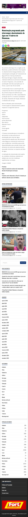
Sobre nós (4, 490)
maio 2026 (4, 309)
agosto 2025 (5, 333)
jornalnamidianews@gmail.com (10, 41)
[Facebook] (3, 46)
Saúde (3, 411)
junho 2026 (4, 306)
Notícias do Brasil (6, 400)
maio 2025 (4, 342)
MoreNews (21, 513)
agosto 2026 (5, 300)
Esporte (3, 386)
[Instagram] (8, 46)
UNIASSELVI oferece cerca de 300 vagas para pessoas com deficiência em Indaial (14, 205)
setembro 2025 (5, 331)
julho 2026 (4, 303)
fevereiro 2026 (5, 317)
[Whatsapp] (6, 46)
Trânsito (4, 413)
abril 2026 (4, 311)
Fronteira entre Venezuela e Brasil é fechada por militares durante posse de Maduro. (14, 175)
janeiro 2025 (5, 352)
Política (3, 408)
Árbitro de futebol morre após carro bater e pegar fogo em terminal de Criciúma (13, 253)
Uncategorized (5, 416)
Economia (4, 381)
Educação (4, 383)
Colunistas (4, 372)
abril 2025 (4, 344)
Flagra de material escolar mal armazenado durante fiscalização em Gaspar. (12, 168)
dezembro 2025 (5, 322)
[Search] (26, 12)
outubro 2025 (5, 328)
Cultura (3, 375)
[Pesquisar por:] (11, 262)
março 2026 (4, 314)
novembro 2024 (5, 358)
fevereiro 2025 (5, 350)
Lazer (3, 394)
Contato (4, 487)
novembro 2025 (5, 325)
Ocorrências (4, 402)
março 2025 (4, 347)
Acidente (4, 367)
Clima (3, 370)
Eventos (3, 389)
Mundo (3, 397)
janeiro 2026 (5, 320)
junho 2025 (4, 339)
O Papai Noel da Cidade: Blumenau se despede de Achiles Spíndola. (12, 229)
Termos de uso (5, 493)
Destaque (4, 378)
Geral (4, 27)
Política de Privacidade (7, 485)
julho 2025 (4, 336)
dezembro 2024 (5, 355)
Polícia (3, 405)
